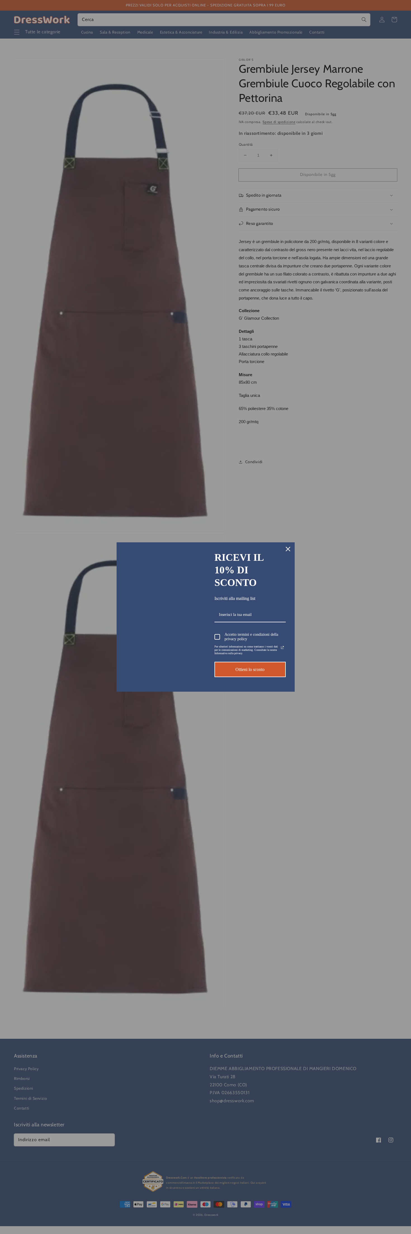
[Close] (288, 549)
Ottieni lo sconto (249, 669)
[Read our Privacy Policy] (282, 647)
